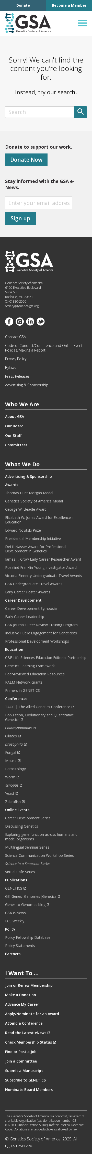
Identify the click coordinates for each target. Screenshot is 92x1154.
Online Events (17, 810)
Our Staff (13, 435)
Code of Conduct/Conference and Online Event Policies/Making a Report (44, 348)
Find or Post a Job (21, 1051)
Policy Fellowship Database (27, 937)
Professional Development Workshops (37, 641)
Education (14, 649)
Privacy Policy (15, 359)
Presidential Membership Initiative (33, 538)
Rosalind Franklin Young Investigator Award (41, 567)
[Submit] (80, 112)
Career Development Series (28, 818)
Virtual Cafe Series (20, 872)
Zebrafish (13, 801)
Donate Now (26, 159)
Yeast (9, 793)
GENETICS (13, 888)
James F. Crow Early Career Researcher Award (43, 559)
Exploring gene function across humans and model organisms (41, 836)
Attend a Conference (23, 1023)
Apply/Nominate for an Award (32, 1014)
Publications (16, 880)
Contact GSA (15, 337)
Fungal (10, 752)
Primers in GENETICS (22, 690)
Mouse (11, 760)
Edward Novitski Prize (23, 530)
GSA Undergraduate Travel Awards (33, 584)
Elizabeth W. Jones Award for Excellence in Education (40, 519)
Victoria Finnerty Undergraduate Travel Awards (43, 575)
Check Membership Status (28, 1042)
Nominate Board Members (29, 1089)
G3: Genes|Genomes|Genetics (30, 896)
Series (28, 863)
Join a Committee (21, 1061)
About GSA (14, 416)
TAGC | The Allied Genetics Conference (37, 707)
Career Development (23, 600)
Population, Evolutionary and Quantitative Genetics (39, 717)
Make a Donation (20, 995)
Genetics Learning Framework (30, 666)
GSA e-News (15, 913)
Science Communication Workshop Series (39, 855)
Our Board (14, 426)
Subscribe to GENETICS (25, 1080)
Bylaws (10, 367)
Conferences (16, 698)
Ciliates (11, 736)
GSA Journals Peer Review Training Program (41, 625)
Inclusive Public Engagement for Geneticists (41, 633)
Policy (10, 929)
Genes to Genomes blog (25, 904)
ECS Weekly (14, 921)
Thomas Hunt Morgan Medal (29, 493)
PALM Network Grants (23, 682)
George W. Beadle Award (26, 509)
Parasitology (15, 769)
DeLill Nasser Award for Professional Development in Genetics (35, 549)
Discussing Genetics (21, 826)
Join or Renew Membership (29, 985)
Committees (16, 445)
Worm (10, 777)
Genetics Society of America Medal (34, 501)
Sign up (20, 218)
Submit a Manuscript (24, 1070)
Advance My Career (22, 1004)
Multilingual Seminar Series (27, 847)
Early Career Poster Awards (27, 592)
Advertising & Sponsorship (26, 385)
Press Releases (17, 376)
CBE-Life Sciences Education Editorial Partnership (45, 657)
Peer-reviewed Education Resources (35, 674)
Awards (11, 484)
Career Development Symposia (31, 608)
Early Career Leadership (24, 616)
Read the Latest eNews (25, 1033)
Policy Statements (20, 945)
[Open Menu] (82, 23)
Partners (12, 954)
